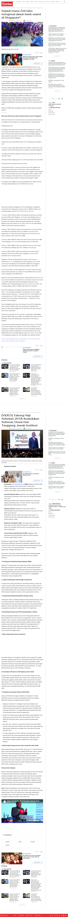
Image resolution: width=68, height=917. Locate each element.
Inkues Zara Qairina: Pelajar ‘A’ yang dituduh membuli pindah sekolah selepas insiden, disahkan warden (14, 391)
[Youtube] (63, 915)
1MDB (53, 102)
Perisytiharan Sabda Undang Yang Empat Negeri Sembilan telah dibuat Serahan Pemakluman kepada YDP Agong (57, 50)
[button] (64, 1)
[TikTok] (59, 915)
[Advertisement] (22, 196)
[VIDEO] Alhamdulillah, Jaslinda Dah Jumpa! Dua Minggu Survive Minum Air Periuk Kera (57, 44)
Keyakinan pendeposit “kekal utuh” (56, 81)
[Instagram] (55, 915)
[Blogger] (50, 915)
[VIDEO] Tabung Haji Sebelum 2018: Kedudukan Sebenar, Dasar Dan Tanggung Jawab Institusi (57, 63)
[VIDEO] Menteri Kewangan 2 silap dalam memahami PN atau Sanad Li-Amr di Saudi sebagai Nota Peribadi (56, 75)
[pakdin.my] (24, 20)
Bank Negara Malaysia (55, 104)
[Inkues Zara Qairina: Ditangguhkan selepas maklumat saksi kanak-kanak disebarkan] (26, 366)
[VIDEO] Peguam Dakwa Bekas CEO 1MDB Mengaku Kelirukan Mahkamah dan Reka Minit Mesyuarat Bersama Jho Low (56, 29)
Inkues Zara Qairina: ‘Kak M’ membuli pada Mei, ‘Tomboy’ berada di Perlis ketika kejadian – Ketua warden (14, 377)
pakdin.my (29, 20)
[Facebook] (49, 98)
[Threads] (66, 915)
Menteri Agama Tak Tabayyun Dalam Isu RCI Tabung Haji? (56, 34)
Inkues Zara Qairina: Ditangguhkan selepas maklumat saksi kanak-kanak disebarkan (36, 367)
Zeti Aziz (51, 105)
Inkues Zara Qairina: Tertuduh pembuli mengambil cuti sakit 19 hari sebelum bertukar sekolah (14, 367)
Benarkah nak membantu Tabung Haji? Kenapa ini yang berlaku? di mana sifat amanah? (56, 85)
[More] (62, 98)
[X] (52, 98)
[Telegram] (59, 98)
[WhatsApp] (56, 98)
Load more (22, 398)
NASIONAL (3, 7)
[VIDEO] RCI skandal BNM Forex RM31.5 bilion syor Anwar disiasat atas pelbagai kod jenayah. (56, 39)
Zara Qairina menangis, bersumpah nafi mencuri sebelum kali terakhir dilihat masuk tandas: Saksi (36, 391)
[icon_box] (6, 363)
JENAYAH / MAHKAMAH (11, 7)
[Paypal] (57, 915)
